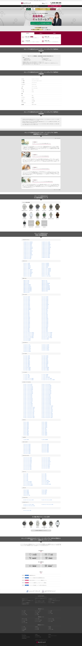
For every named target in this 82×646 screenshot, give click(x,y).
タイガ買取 (23, 621)
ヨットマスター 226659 (45, 362)
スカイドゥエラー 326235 (27, 445)
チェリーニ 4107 (26, 475)
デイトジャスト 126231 (27, 303)
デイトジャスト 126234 (27, 304)
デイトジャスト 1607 (44, 313)
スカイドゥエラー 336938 (27, 453)
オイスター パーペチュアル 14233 (28, 390)
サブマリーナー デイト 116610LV (28, 269)
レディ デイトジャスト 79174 (27, 469)
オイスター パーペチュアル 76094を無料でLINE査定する (41, 23)
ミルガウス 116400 (26, 439)
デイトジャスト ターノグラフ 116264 (28, 337)
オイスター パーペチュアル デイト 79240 (29, 417)
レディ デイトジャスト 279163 (28, 461)
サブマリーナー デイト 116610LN (46, 268)
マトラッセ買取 (51, 621)
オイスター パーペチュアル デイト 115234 (29, 407)
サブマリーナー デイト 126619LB (28, 272)
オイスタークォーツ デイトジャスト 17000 (47, 504)
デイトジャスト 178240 (27, 318)
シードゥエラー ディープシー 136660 (28, 379)
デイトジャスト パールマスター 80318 (47, 337)
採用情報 (50, 634)
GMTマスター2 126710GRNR (28, 288)
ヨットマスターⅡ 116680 (27, 368)
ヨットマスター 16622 (45, 358)
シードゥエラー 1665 (26, 374)
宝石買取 (23, 630)
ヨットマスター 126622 (45, 357)
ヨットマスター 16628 (45, 359)
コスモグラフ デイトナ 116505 (46, 243)
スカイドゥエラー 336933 (45, 450)
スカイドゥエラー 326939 (27, 449)
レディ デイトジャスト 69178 (46, 465)
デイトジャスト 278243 (27, 323)
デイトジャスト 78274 (45, 331)
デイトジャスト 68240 (45, 327)
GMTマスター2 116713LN (45, 284)
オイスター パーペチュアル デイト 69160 (47, 413)
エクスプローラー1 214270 (45, 347)
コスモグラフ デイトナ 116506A (46, 244)
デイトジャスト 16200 (27, 314)
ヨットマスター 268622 (45, 363)
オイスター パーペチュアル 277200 (46, 393)
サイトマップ (23, 634)
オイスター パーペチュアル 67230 (28, 399)
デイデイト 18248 (26, 432)
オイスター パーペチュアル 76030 (46, 402)
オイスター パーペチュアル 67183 (28, 398)
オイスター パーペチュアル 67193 (46, 398)
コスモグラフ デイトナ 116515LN (28, 247)
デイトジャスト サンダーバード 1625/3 (29, 332)
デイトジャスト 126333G (27, 308)
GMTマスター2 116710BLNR (46, 283)
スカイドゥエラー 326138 (45, 444)
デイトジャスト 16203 (45, 314)
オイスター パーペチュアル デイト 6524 (29, 413)
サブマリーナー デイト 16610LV (28, 273)
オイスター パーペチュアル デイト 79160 (47, 416)
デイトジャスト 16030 (27, 313)
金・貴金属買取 (24, 629)
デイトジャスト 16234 (45, 317)
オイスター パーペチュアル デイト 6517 (47, 412)
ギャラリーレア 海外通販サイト (26, 602)
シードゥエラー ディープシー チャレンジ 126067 (48, 379)
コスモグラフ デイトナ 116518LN (46, 247)
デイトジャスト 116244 (45, 299)
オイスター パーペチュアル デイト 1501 (47, 408)
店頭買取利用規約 (24, 638)
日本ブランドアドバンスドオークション (40, 602)
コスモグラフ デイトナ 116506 (28, 244)
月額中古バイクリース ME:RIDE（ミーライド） (27, 601)
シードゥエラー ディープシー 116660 (28, 378)
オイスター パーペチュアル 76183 (46, 403)
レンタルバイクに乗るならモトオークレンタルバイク (54, 601)
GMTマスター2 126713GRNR (28, 289)
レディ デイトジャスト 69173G (46, 464)
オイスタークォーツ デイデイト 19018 (29, 504)
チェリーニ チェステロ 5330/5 (28, 481)
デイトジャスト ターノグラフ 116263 (47, 336)
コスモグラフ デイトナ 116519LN (28, 248)
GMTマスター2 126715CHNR (46, 289)
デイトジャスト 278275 (45, 326)
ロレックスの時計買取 (31, 7)
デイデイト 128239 (26, 428)
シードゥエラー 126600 (45, 374)
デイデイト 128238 (44, 427)
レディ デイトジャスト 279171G (46, 461)
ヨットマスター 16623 (27, 359)
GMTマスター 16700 (26, 280)
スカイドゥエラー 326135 (27, 444)
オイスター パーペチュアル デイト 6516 (29, 412)
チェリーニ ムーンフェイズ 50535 (28, 485)
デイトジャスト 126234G (45, 304)
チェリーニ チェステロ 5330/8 (46, 481)
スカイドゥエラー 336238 (27, 450)
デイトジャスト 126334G (27, 309)
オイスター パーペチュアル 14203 (46, 389)
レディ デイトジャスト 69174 (27, 465)
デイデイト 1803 (44, 428)
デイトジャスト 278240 (45, 322)
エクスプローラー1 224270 (27, 348)
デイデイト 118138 (44, 422)
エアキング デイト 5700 (27, 495)
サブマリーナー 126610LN (45, 264)
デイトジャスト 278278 (27, 327)
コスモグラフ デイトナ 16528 (46, 257)
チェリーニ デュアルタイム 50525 (28, 484)
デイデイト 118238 (44, 424)
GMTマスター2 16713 (27, 292)
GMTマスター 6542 (26, 283)
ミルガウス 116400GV (45, 439)
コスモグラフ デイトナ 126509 (46, 253)
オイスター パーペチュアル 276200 (28, 393)
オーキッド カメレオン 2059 (27, 510)
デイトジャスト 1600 (44, 309)
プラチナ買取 (37, 629)
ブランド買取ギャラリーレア (24, 7)
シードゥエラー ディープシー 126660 (47, 378)
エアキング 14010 (44, 492)
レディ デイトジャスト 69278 (27, 466)
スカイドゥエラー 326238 (45, 445)
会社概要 (36, 634)
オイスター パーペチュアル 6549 (46, 394)
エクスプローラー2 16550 (45, 348)
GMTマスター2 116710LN (27, 284)
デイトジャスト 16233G (27, 317)
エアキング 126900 (26, 491)
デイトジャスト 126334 (45, 308)
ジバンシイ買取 (51, 613)
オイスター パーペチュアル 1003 (28, 384)
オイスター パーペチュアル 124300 (46, 388)
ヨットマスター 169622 (27, 362)
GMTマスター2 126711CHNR (46, 288)
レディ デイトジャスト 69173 (27, 464)
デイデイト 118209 (26, 424)
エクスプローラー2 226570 (27, 351)
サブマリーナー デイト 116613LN (46, 269)
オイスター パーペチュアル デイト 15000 (29, 408)
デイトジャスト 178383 (27, 322)
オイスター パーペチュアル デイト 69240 (29, 416)
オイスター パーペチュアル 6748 (46, 399)
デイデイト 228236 (44, 433)
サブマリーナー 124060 (27, 264)
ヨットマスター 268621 (27, 363)
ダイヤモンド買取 (51, 629)
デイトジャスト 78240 (27, 331)
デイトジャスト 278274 (27, 326)
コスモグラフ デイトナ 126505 (28, 252)
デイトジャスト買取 (37, 621)
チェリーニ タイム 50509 (45, 480)
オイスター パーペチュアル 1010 (28, 385)
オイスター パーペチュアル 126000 (28, 389)
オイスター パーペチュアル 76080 (28, 403)
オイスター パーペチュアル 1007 (46, 384)
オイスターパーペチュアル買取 (37, 7)
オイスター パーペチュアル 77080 (46, 404)
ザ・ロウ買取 (37, 614)
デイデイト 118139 (26, 423)
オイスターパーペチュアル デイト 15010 (47, 417)
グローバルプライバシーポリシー (53, 635)
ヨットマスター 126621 (27, 357)
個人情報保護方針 (37, 635)
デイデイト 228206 (44, 432)
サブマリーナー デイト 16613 (46, 273)
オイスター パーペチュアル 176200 (46, 390)
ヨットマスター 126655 (27, 358)
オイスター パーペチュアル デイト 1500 (47, 407)
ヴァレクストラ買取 (24, 614)
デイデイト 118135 (26, 422)
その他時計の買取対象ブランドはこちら (41, 530)
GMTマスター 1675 (44, 280)
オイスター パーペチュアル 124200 (28, 388)
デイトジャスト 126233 (45, 303)
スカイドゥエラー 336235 (45, 449)
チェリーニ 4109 (44, 475)
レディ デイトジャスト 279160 (28, 460)
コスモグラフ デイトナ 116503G (28, 243)
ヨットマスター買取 (24, 622)
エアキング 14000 (44, 491)
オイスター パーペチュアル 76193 (28, 404)
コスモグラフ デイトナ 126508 (28, 253)
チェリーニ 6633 (26, 480)
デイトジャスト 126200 (45, 300)
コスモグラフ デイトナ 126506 (46, 252)
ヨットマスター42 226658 (45, 367)
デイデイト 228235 (26, 433)
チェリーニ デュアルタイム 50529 (46, 484)
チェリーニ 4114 (44, 476)
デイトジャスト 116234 (27, 299)
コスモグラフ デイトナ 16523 (27, 257)
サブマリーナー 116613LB (45, 263)
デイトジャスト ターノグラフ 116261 (28, 336)
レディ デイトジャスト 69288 (46, 466)
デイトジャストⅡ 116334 (27, 340)
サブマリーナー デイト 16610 (46, 272)
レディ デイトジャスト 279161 (46, 460)
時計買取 (28, 7)
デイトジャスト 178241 (45, 318)
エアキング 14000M (26, 492)
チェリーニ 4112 (26, 476)
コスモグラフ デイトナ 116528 (46, 249)
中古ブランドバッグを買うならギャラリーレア (41, 599)
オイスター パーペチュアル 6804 (28, 402)
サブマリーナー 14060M (27, 268)
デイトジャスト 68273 (27, 328)
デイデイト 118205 (44, 423)
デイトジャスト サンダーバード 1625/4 (47, 332)
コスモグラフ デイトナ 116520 (46, 248)
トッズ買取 (36, 613)
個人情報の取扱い (24, 635)
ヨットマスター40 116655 (27, 367)
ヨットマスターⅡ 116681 (45, 368)
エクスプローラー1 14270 (27, 347)
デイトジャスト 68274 (45, 328)
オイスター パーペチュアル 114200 (46, 385)
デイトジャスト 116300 (27, 300)
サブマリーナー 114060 (27, 263)
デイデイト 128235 (26, 427)
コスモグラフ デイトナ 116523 (28, 249)
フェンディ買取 (24, 613)
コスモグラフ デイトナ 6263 (27, 258)
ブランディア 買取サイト (52, 602)
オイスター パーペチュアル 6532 (28, 394)
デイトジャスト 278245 (45, 323)
